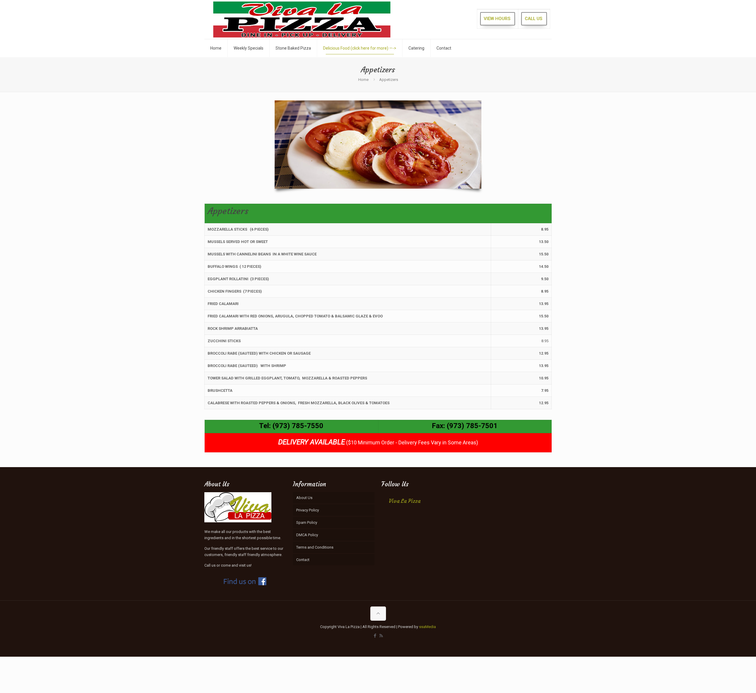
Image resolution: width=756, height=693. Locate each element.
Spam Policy (306, 522)
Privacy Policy (307, 510)
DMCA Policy (307, 535)
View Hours (497, 18)
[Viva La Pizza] (301, 19)
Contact (302, 559)
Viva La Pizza (405, 501)
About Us (304, 497)
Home (363, 79)
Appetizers (388, 79)
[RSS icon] (381, 635)
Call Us (533, 18)
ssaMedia (427, 626)
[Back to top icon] (378, 613)
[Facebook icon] (375, 635)
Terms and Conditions (314, 547)
